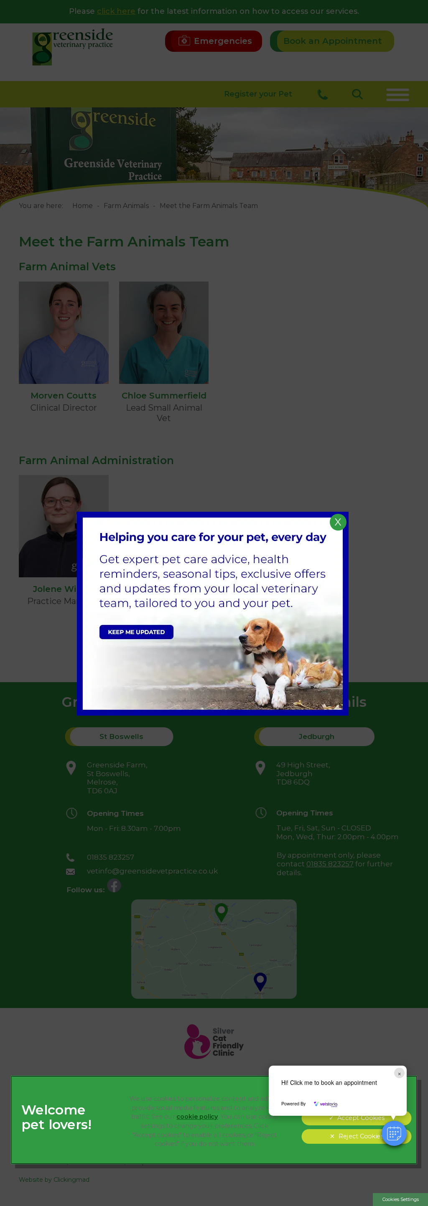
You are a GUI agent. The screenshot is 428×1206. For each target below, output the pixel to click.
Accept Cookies (360, 1118)
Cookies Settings (400, 1199)
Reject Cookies (360, 1136)
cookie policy (197, 1116)
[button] (394, 1133)
